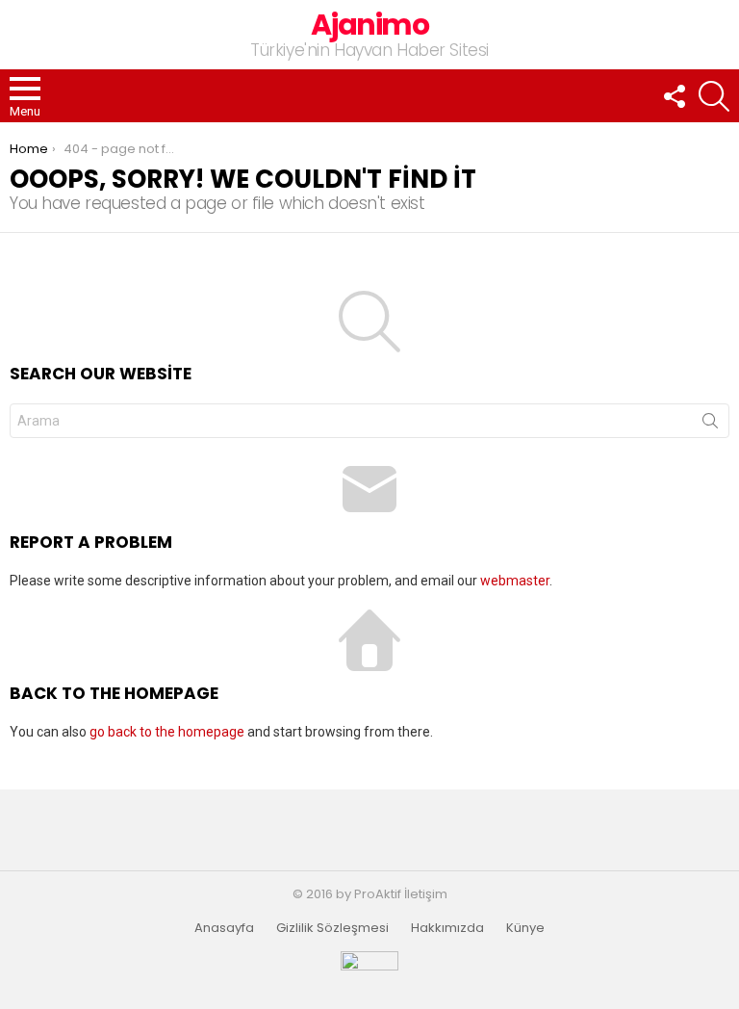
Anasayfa (224, 928)
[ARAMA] (714, 96)
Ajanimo (370, 24)
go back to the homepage (166, 731)
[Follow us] (673, 96)
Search (710, 424)
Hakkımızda (447, 928)
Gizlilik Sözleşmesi (332, 928)
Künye (525, 928)
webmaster (514, 580)
